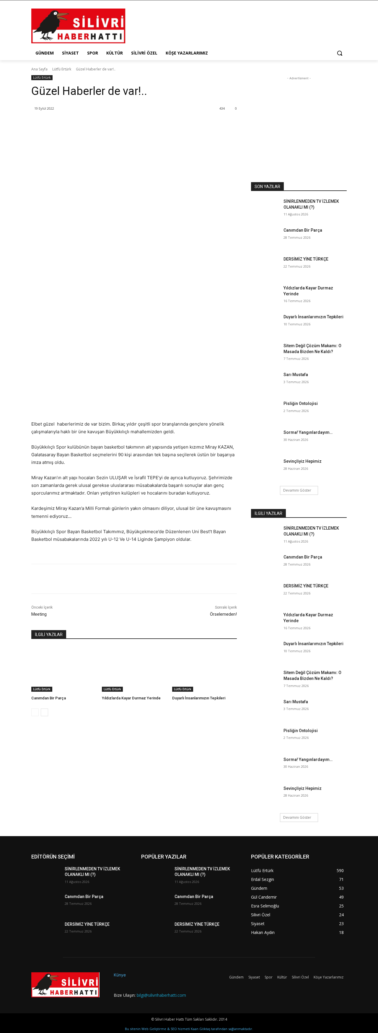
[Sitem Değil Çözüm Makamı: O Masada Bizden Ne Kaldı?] (265, 353)
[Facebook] (75, 123)
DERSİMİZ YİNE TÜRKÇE (306, 259)
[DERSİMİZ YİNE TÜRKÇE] (265, 266)
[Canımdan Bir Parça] (63, 669)
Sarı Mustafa (296, 374)
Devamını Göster (297, 490)
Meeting (39, 614)
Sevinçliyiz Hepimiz (303, 461)
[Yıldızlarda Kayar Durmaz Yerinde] (134, 669)
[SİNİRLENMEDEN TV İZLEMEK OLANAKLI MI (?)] (265, 209)
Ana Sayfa (39, 69)
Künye (120, 974)
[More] (129, 123)
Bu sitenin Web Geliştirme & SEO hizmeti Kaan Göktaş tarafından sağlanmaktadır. (189, 1029)
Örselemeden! (223, 614)
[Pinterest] (102, 123)
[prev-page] (35, 712)
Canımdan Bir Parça (48, 698)
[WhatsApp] (115, 123)
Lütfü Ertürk (61, 69)
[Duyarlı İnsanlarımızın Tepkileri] (204, 669)
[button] (340, 53)
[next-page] (44, 712)
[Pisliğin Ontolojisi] (265, 411)
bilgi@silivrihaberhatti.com (161, 995)
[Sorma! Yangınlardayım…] (265, 440)
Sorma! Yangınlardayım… (308, 432)
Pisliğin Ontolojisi (301, 403)
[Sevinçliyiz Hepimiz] (265, 469)
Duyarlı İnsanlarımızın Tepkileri (198, 698)
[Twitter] (88, 123)
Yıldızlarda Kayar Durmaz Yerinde (131, 698)
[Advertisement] (233, 25)
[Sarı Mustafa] (265, 382)
